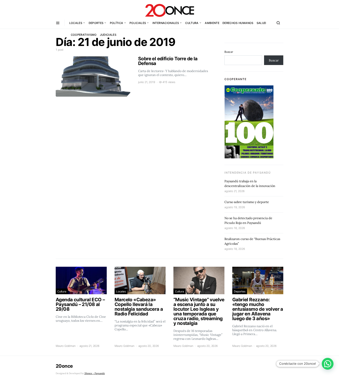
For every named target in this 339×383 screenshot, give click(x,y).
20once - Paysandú (94, 373)
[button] (328, 364)
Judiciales (108, 34)
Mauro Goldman (66, 345)
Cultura (191, 23)
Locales (75, 23)
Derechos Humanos (237, 23)
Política (116, 23)
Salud (261, 23)
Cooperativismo (84, 34)
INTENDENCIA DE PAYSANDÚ (247, 172)
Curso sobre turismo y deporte (246, 202)
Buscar (228, 51)
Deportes (96, 23)
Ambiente (212, 23)
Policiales (137, 23)
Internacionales (165, 23)
